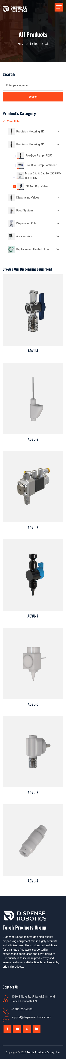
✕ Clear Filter (11, 121)
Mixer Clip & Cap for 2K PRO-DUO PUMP (43, 176)
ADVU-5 (33, 704)
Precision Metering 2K (30, 144)
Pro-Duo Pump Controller (41, 165)
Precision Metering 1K (30, 131)
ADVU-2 (33, 439)
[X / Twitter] (27, 1029)
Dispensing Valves (27, 197)
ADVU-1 (33, 350)
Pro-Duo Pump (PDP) (39, 155)
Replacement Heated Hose (32, 249)
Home (20, 43)
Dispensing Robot (27, 223)
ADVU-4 (33, 616)
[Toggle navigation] (59, 7)
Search (33, 96)
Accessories (24, 236)
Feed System (24, 210)
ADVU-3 (33, 527)
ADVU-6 (33, 792)
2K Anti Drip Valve (37, 186)
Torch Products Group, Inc (43, 1052)
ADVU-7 (33, 881)
